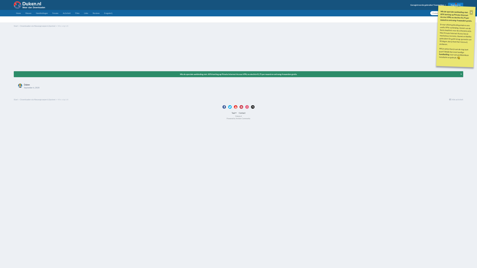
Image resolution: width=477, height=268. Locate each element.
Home (18, 13)
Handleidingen (42, 13)
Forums (55, 13)
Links (86, 13)
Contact (242, 113)
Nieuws (28, 13)
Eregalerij (108, 13)
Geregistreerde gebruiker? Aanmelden (427, 5)
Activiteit (67, 13)
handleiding (444, 54)
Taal (233, 113)
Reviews (96, 13)
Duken (27, 84)
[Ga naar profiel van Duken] (20, 86)
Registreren (456, 5)
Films (77, 13)
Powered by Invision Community (238, 118)
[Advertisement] (59, 51)
